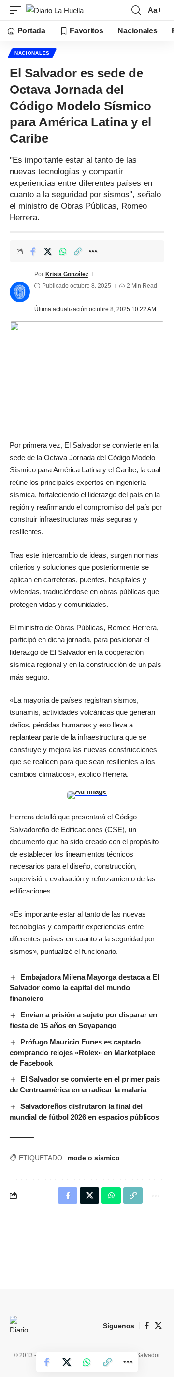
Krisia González (66, 274)
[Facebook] (146, 1325)
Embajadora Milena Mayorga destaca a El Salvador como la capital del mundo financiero (84, 987)
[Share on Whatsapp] (63, 251)
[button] (18, 10)
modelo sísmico (94, 1158)
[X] (158, 1325)
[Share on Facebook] (33, 251)
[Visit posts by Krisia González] (20, 292)
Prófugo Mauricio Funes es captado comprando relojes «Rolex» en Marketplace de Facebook (82, 1052)
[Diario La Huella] (55, 10)
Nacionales (32, 53)
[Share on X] (48, 251)
